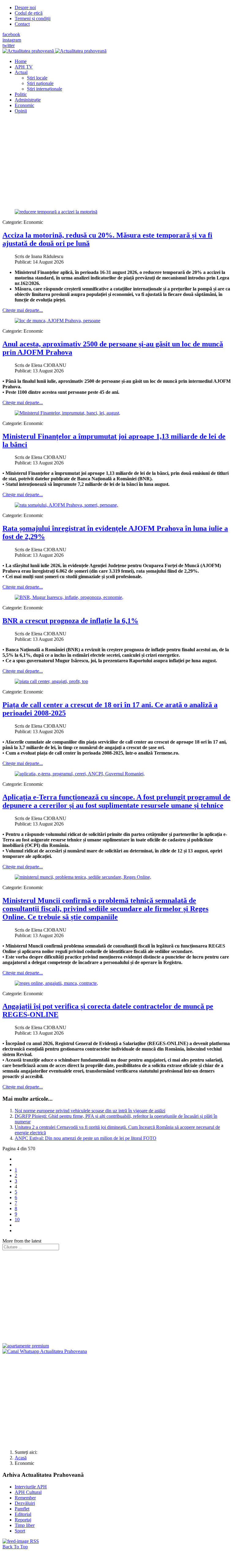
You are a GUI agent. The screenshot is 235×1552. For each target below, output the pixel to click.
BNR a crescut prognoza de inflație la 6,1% (70, 621)
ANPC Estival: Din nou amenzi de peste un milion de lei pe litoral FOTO (85, 1138)
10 (17, 1219)
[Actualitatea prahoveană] (54, 51)
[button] (21, 72)
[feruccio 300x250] (25, 1345)
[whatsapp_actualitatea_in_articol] (44, 1351)
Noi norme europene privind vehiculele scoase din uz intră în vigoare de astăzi (90, 1110)
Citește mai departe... (22, 310)
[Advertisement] (117, 161)
